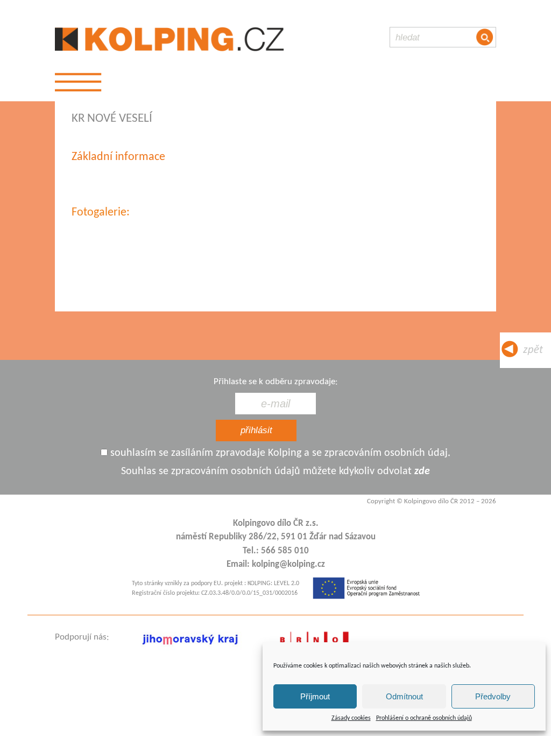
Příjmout (315, 696)
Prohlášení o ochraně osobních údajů (424, 718)
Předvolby (493, 696)
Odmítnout (404, 696)
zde (422, 471)
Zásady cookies (351, 718)
